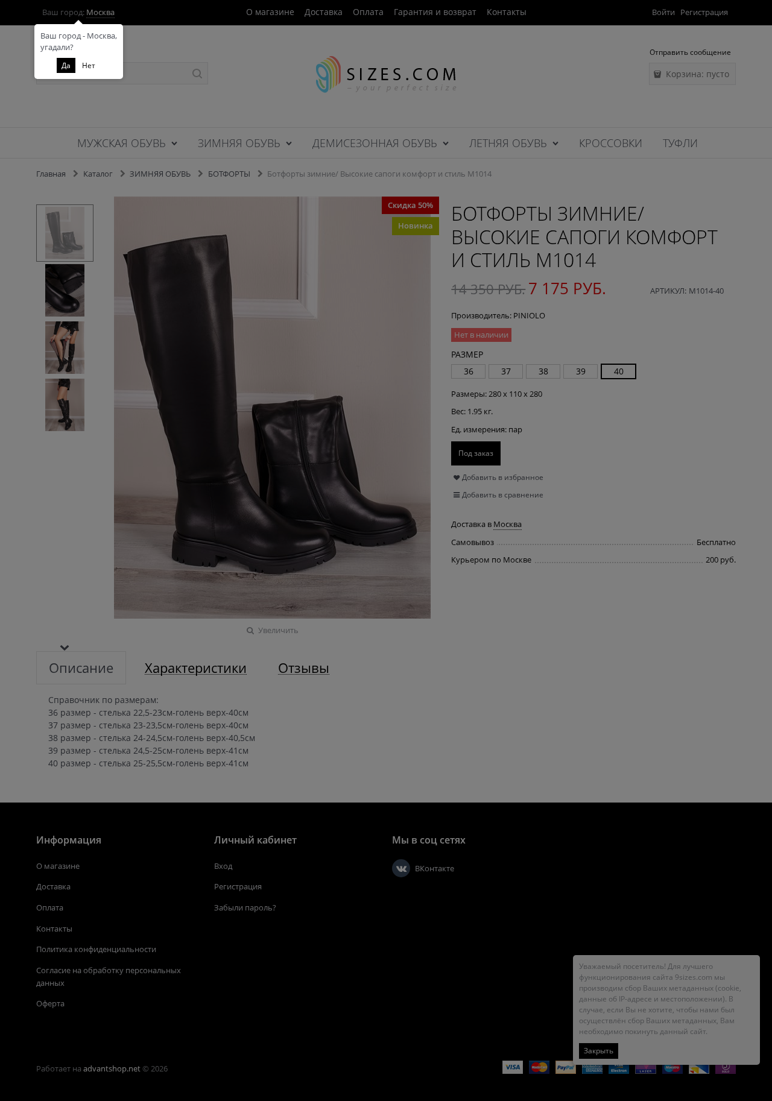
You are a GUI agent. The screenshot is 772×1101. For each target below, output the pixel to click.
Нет (88, 65)
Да (66, 65)
